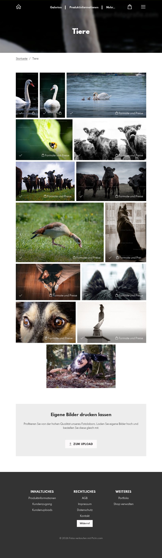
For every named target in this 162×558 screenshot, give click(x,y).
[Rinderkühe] (110, 139)
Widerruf (85, 523)
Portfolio (123, 498)
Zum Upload (82, 444)
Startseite (21, 58)
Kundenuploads (42, 510)
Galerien (56, 7)
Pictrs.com (97, 538)
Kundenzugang (42, 504)
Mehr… (110, 7)
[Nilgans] (60, 232)
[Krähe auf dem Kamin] (111, 322)
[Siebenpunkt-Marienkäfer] (44, 139)
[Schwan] (27, 95)
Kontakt (84, 516)
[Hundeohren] (114, 282)
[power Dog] (81, 366)
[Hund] (125, 232)
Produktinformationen (84, 7)
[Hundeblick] (48, 282)
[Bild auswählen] (20, 113)
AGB (85, 498)
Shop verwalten (124, 504)
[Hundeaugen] (46, 322)
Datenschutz (85, 510)
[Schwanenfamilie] (106, 95)
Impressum (85, 504)
